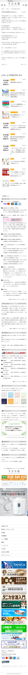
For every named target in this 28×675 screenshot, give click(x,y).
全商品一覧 (4, 526)
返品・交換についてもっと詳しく (18, 328)
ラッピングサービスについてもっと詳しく (15, 406)
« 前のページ (4, 64)
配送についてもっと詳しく (19, 381)
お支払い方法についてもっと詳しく (17, 299)
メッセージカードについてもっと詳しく (16, 437)
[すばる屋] (14, 4)
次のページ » (24, 64)
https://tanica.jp (8, 655)
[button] (0, 504)
